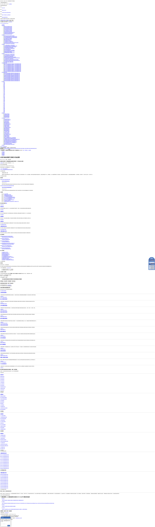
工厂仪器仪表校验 (2, 415)
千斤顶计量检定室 (3, 363)
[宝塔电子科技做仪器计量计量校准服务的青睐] (7, 185)
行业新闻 (8, 114)
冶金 (4, 91)
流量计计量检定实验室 (4, 357)
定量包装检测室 (3, 350)
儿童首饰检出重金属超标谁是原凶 (6, 169)
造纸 (4, 112)
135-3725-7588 (2, 23)
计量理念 (8, 125)
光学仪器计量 (10, 28)
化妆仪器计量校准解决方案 (16, 74)
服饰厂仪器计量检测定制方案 (17, 64)
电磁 (4, 97)
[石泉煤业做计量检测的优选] (4, 238)
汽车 (4, 92)
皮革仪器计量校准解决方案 (16, 77)
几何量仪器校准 (11, 56)
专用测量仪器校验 (12, 52)
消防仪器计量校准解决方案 (16, 80)
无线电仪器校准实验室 (4, 324)
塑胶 (4, 108)
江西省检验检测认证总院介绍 (8, 195)
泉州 (8, 12)
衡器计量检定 (10, 39)
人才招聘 (8, 131)
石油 (36, 503)
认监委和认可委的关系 (7, 200)
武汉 (4, 10)
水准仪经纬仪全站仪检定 (14, 42)
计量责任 (8, 126)
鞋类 (4, 105)
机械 (4, 100)
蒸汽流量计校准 (2, 448)
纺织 (4, 106)
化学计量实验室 (3, 337)
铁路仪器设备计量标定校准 (16, 60)
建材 (4, 86)
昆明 (5, 17)
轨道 (4, 82)
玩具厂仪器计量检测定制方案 (17, 67)
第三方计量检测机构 (13, 137)
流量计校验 (9, 49)
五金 (4, 99)
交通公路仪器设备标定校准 (4, 441)
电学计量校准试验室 (3, 318)
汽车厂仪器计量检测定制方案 (17, 65)
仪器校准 (3, 53)
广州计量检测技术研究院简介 (8, 196)
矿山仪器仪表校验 (12, 48)
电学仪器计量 (10, 27)
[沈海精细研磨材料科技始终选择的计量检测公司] (7, 243)
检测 (4, 94)
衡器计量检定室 (3, 331)
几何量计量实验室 (3, 292)
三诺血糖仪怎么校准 (5, 252)
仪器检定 (2, 211)
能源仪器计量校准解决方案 (16, 76)
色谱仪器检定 (10, 143)
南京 (4, 12)
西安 (7, 17)
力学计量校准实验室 (3, 305)
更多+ (6, 203)
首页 (23, 150)
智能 (4, 87)
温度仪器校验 (2, 427)
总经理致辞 (9, 127)
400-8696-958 (6, 512)
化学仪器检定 (10, 38)
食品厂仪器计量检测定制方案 (17, 66)
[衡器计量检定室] (2, 329)
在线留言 (8, 136)
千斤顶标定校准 (11, 58)
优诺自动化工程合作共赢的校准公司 (7, 246)
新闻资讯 (26, 150)
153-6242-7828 (9, 267)
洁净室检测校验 (11, 47)
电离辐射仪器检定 (12, 35)
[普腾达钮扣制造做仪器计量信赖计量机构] (6, 236)
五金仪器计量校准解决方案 (4, 486)
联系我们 (3, 145)
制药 (4, 111)
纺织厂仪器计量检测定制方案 (17, 63)
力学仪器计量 (22, 148)
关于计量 (3, 507)
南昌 (9, 12)
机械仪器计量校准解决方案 (16, 75)
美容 (4, 93)
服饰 (46, 503)
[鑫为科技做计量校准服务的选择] (5, 179)
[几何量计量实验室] (3, 290)
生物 (4, 89)
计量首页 (3, 24)
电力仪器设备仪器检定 (14, 36)
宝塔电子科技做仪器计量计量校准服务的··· (7, 187)
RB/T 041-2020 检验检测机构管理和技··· (9, 197)
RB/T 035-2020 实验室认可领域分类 (9, 199)
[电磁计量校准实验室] (3, 310)
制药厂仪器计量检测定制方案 (17, 70)
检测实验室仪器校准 (3, 439)
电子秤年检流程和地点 (5, 255)
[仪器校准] (2, 219)
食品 (34, 503)
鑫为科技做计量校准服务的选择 (6, 248)
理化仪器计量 (18, 148)
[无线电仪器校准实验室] (3, 323)
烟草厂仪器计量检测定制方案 (4, 463)
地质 (17, 503)
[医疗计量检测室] (2, 342)
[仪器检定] (2, 209)
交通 (4, 83)
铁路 (4, 84)
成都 (4, 17)
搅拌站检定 (2, 403)
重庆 (2, 17)
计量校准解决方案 (4, 72)
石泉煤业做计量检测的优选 (6, 239)
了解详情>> (2, 296)
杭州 (5, 12)
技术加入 (8, 132)
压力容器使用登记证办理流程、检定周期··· (8, 257)
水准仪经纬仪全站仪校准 (14, 59)
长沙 (5, 10)
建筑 (8, 503)
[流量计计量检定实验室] (3, 355)
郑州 (2, 10)
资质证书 (3, 509)
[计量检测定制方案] (3, 224)
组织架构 (12, 509)
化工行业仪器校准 (12, 55)
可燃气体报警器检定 (13, 142)
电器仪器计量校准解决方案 (4, 474)
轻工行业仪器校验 (12, 50)
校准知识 (8, 115)
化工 (4, 102)
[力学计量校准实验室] (3, 303)
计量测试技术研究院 (13, 138)
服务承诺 (8, 123)
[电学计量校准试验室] (3, 316)
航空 (7, 503)
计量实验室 (9, 119)
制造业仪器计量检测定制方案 (17, 71)
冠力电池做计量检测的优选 (6, 241)
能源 (4, 88)
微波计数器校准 (3, 168)
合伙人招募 (9, 134)
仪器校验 (3, 44)
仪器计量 (3, 25)
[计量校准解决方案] (3, 229)
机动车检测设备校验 (13, 46)
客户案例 (3, 81)
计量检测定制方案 (3, 226)
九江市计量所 (6, 193)
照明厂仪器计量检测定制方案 (17, 69)
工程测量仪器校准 (12, 54)
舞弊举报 (8, 130)
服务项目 (8, 122)
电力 (4, 95)
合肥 (7, 12)
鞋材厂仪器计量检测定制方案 (4, 462)
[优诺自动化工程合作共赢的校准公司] (5, 245)
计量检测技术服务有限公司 (16, 139)
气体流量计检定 (11, 41)
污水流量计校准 (11, 61)
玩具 (4, 104)
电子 (25, 503)
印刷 (4, 110)
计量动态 (3, 151)
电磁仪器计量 (10, 26)
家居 (4, 103)
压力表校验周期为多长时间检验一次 (7, 256)
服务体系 (8, 128)
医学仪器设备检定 (12, 43)
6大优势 (7, 121)
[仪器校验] (2, 214)
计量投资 (8, 133)
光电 (4, 98)
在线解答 (8, 117)
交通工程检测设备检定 (14, 37)
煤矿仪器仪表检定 (12, 144)
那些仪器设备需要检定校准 (6, 254)
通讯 (27, 503)
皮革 (44, 503)
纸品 (4, 109)
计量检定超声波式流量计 (7, 194)
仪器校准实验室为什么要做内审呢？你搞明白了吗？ (11, 201)
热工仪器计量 (10, 30)
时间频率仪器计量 (12, 32)
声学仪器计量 (10, 31)
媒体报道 (8, 116)
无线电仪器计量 (11, 33)
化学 (15, 503)
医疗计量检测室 (3, 344)
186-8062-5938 (6, 23)
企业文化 (8, 120)
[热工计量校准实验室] (3, 297)
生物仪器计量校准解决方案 (16, 78)
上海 (2, 12)
